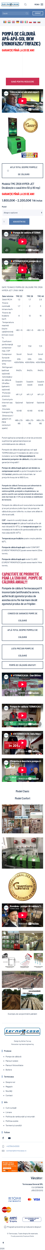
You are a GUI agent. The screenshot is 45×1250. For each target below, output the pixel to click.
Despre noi (10, 1082)
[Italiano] (27, 22)
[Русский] (35, 22)
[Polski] (31, 22)
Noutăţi (9, 1091)
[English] (14, 22)
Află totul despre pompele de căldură (23, 171)
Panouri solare (12, 1061)
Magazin (9, 1086)
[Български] (39, 22)
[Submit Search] (26, 13)
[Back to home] (9, 4)
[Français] (22, 22)
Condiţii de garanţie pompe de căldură (22, 617)
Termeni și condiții (14, 1125)
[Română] (5, 22)
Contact (38, 13)
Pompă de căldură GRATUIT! (22, 665)
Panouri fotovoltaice (14, 1065)
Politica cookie (12, 1121)
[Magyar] (10, 22)
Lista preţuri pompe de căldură (22, 652)
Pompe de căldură (13, 1056)
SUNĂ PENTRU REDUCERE (22, 81)
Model (4, 206)
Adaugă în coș (19, 221)
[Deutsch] (18, 22)
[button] (25, 4)
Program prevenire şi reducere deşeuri (24, 1227)
